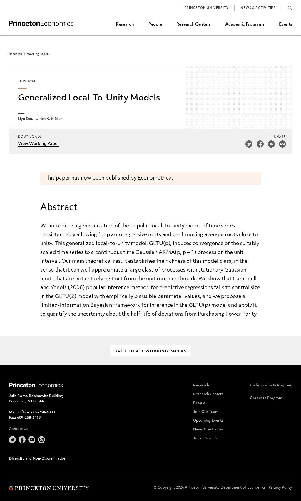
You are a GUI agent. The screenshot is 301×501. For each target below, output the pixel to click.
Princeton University (206, 8)
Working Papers (38, 54)
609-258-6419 (29, 418)
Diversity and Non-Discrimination (37, 458)
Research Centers (193, 24)
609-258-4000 (43, 412)
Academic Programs (244, 24)
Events (285, 24)
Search (290, 8)
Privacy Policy (280, 488)
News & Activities (258, 8)
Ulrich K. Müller (49, 119)
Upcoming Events (208, 421)
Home (41, 23)
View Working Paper (38, 144)
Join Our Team (205, 412)
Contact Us (18, 429)
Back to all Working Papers (150, 351)
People (155, 24)
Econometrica (155, 178)
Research (125, 24)
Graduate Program (266, 398)
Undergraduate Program (271, 385)
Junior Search (205, 438)
